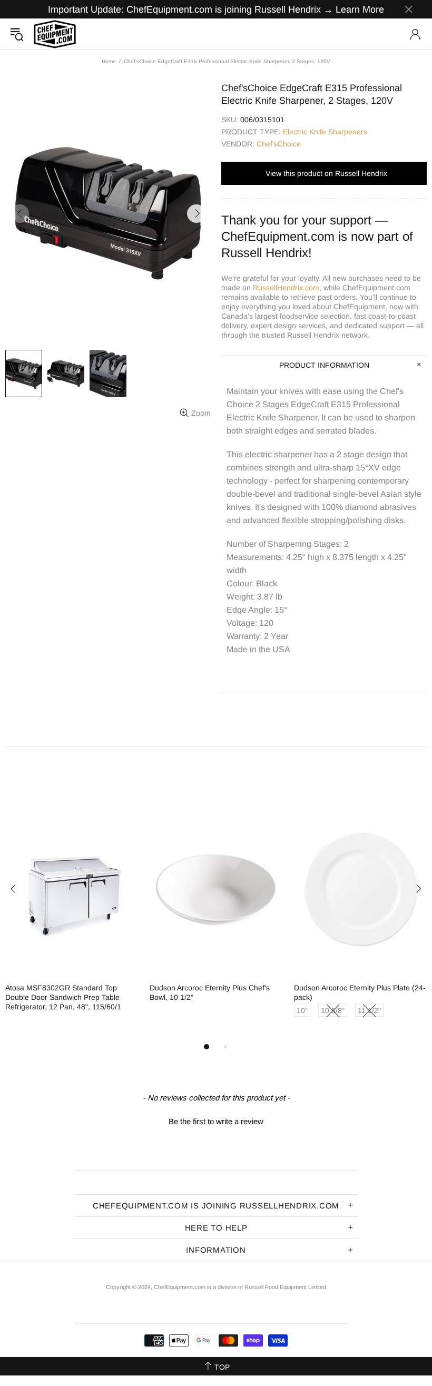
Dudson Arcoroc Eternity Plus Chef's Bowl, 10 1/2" (210, 992)
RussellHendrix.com (286, 287)
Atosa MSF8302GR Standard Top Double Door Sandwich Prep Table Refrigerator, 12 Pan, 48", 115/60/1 (63, 997)
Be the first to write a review (216, 1121)
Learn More (360, 9)
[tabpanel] (72, 916)
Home (109, 61)
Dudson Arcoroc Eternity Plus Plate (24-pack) (360, 992)
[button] (216, 1120)
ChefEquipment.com (55, 34)
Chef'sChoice (279, 144)
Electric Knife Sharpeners (325, 131)
